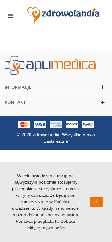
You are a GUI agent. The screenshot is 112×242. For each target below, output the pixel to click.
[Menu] (10, 15)
